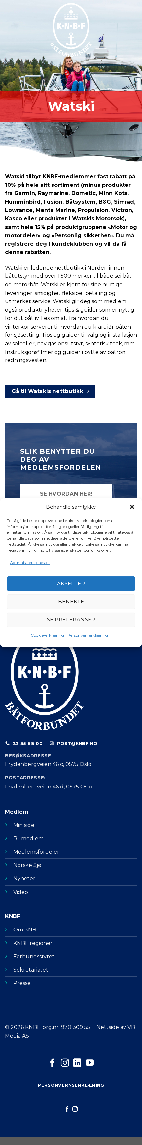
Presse (22, 983)
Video (20, 892)
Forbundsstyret (33, 956)
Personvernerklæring (87, 635)
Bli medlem (28, 838)
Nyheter (24, 878)
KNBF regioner (33, 943)
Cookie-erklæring (47, 635)
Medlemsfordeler (36, 852)
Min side (23, 825)
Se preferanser (71, 619)
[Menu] (9, 30)
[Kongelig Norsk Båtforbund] (71, 30)
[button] (132, 506)
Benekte (71, 601)
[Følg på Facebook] (52, 1063)
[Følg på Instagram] (65, 1063)
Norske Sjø (27, 865)
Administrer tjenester (30, 562)
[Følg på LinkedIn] (77, 1063)
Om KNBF (26, 930)
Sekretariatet (30, 970)
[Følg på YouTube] (90, 1063)
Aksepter (71, 583)
